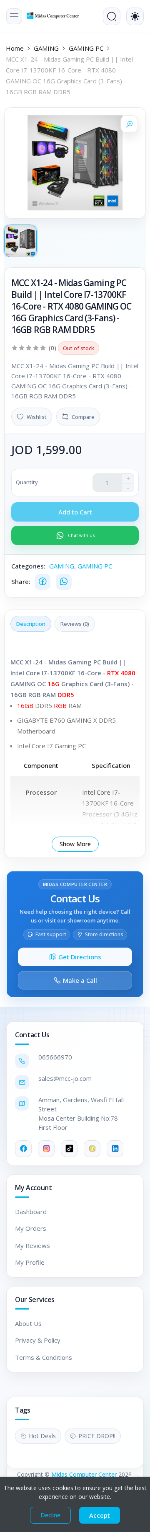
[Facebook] (42, 582)
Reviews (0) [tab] (74, 624)
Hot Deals (42, 1436)
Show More (75, 844)
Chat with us (81, 535)
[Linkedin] (115, 1148)
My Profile (30, 1262)
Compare (83, 417)
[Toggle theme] (135, 16)
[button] (14, 16)
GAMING (46, 48)
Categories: (28, 566)
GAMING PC (86, 48)
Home (15, 48)
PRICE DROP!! (96, 1436)
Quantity (27, 482)
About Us (28, 1323)
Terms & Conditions (43, 1357)
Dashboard (31, 1211)
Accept (99, 1515)
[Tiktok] (69, 1148)
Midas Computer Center (84, 1474)
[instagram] (46, 1148)
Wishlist (37, 417)
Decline (50, 1515)
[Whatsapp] (64, 582)
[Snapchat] (92, 1148)
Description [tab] (30, 624)
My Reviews (32, 1245)
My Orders (30, 1228)
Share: (20, 581)
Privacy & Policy (37, 1340)
